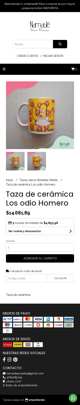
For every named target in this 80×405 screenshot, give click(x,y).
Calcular (60, 278)
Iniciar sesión (53, 56)
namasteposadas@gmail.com (25, 373)
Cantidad (10, 241)
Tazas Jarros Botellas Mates (39, 180)
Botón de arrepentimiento (21, 385)
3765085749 (14, 377)
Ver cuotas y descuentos (24, 231)
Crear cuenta (27, 56)
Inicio (10, 180)
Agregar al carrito (40, 258)
